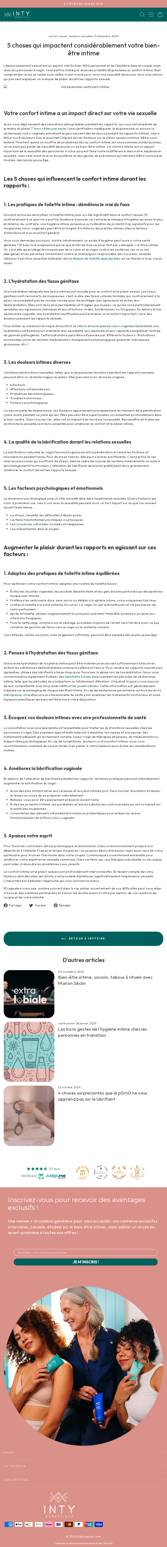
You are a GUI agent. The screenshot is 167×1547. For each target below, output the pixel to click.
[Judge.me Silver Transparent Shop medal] (101, 1172)
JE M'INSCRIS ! (86, 1261)
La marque (15, 1465)
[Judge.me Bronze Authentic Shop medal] (119, 1172)
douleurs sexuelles (81, 36)
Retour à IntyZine (86, 938)
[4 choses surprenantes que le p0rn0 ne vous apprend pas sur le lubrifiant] (29, 1116)
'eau (82, 676)
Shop (9, 1452)
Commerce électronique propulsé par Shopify (83, 1543)
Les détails (16, 1479)
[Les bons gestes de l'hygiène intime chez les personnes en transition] (29, 1052)
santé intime (66, 1023)
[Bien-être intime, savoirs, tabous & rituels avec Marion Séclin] (29, 994)
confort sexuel (57, 36)
